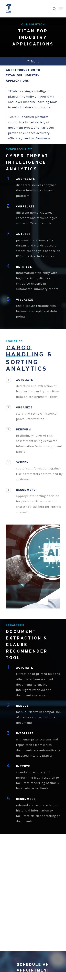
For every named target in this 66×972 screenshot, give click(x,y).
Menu (35, 61)
